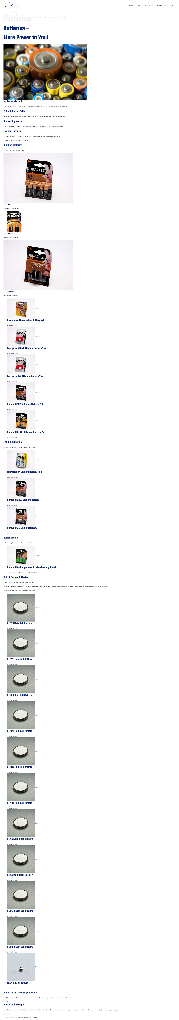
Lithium (10, 140)
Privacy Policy (24, 1017)
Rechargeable (16, 140)
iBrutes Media (35, 1017)
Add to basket (13, 325)
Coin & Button (24, 140)
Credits (20, 1017)
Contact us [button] (6, 1001)
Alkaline (5, 140)
